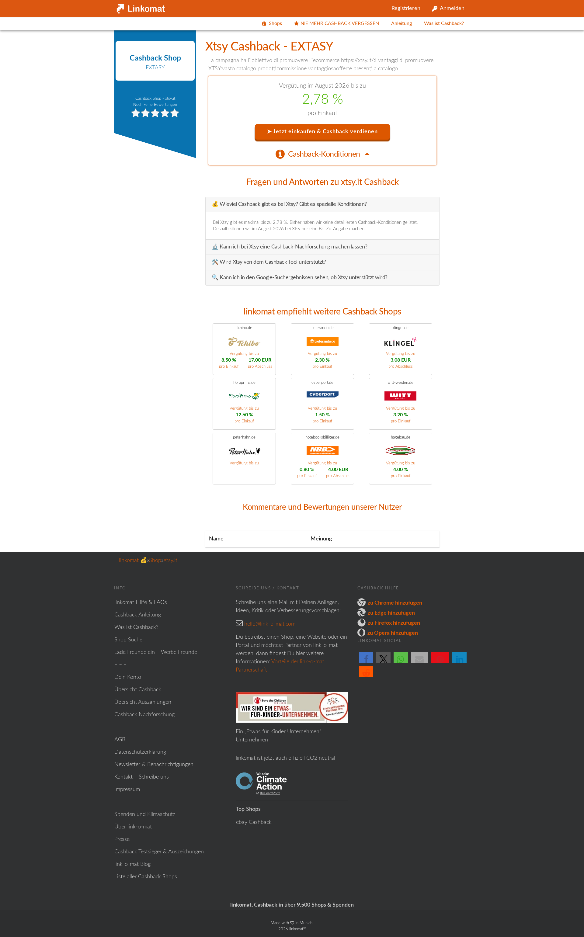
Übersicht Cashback (137, 689)
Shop (155, 560)
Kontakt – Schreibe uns (141, 777)
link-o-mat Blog (132, 864)
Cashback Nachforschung (144, 714)
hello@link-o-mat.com (269, 624)
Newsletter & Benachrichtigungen (153, 764)
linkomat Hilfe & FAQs (140, 602)
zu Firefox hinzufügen (394, 623)
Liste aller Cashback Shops (145, 877)
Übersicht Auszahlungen (142, 702)
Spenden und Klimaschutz (144, 814)
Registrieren (405, 8)
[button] (366, 662)
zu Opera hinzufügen (392, 633)
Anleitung (401, 23)
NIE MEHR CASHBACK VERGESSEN (340, 23)
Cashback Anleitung (137, 615)
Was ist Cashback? (444, 23)
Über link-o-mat (133, 827)
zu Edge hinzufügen (391, 613)
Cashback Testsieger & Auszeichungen (159, 852)
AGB (119, 739)
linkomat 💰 (133, 560)
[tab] (322, 154)
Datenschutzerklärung (140, 752)
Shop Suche (128, 640)
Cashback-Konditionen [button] (325, 154)
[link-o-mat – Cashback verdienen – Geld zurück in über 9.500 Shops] (140, 7)
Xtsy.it (170, 560)
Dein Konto (127, 677)
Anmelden (452, 8)
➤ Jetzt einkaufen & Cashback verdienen (322, 131)
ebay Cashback (254, 822)
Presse (122, 839)
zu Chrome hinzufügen (395, 603)
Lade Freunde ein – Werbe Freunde (155, 652)
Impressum (127, 789)
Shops (275, 23)
